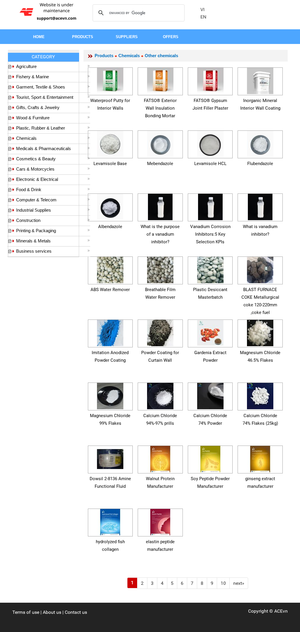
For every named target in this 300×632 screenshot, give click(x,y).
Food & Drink (28, 189)
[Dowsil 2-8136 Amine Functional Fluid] (110, 458)
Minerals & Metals (33, 240)
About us (52, 612)
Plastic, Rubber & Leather (40, 127)
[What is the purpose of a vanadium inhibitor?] (160, 206)
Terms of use (25, 612)
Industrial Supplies (33, 210)
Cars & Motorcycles (35, 169)
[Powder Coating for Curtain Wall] (160, 332)
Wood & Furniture (33, 117)
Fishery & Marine (32, 76)
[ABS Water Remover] (110, 269)
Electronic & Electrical (37, 179)
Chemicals (26, 138)
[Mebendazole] (160, 143)
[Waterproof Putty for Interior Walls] (110, 80)
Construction (28, 220)
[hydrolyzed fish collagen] (110, 521)
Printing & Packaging (36, 230)
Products (104, 55)
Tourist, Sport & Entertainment (44, 97)
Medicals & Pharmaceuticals (43, 148)
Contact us (76, 612)
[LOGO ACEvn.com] (49, 11)
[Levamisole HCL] (210, 143)
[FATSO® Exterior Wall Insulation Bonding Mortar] (160, 80)
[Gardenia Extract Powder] (210, 332)
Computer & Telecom (36, 199)
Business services (34, 251)
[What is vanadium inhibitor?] (260, 206)
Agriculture (26, 66)
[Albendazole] (110, 206)
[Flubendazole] (260, 143)
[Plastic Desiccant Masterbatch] (210, 269)
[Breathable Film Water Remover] (160, 269)
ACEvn (281, 611)
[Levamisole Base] (110, 143)
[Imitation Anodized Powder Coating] (110, 332)
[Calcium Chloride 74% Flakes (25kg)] (260, 395)
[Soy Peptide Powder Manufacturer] (210, 458)
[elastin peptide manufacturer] (160, 521)
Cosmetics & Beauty (36, 158)
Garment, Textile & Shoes (40, 86)
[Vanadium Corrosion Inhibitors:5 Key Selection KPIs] (210, 206)
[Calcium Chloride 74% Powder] (210, 395)
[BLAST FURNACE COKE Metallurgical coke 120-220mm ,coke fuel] (260, 269)
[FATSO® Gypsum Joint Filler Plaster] (210, 80)
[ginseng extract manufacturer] (260, 458)
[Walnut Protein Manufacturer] (160, 458)
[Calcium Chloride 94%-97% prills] (160, 395)
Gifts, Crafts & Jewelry (37, 107)
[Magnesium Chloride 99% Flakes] (110, 395)
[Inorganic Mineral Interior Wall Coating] (260, 80)
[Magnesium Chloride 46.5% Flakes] (260, 332)
